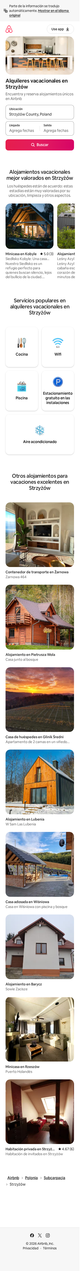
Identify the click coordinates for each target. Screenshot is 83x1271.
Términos (50, 1248)
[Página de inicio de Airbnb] (9, 29)
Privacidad (31, 1248)
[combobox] (39, 114)
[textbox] (22, 130)
